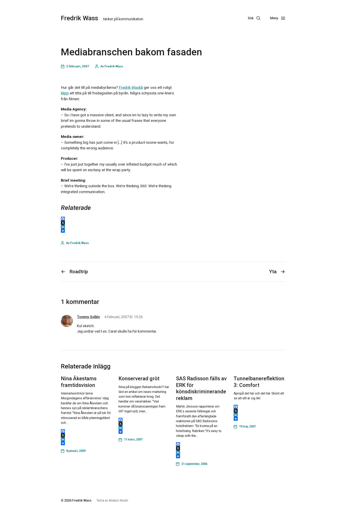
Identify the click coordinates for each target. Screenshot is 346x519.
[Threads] (223, 18)
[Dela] (87, 443)
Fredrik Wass (79, 18)
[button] (254, 18)
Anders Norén (118, 500)
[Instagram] (232, 18)
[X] (87, 435)
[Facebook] (240, 18)
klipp (65, 93)
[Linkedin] (214, 18)
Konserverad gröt (139, 378)
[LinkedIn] (87, 439)
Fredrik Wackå (131, 87)
